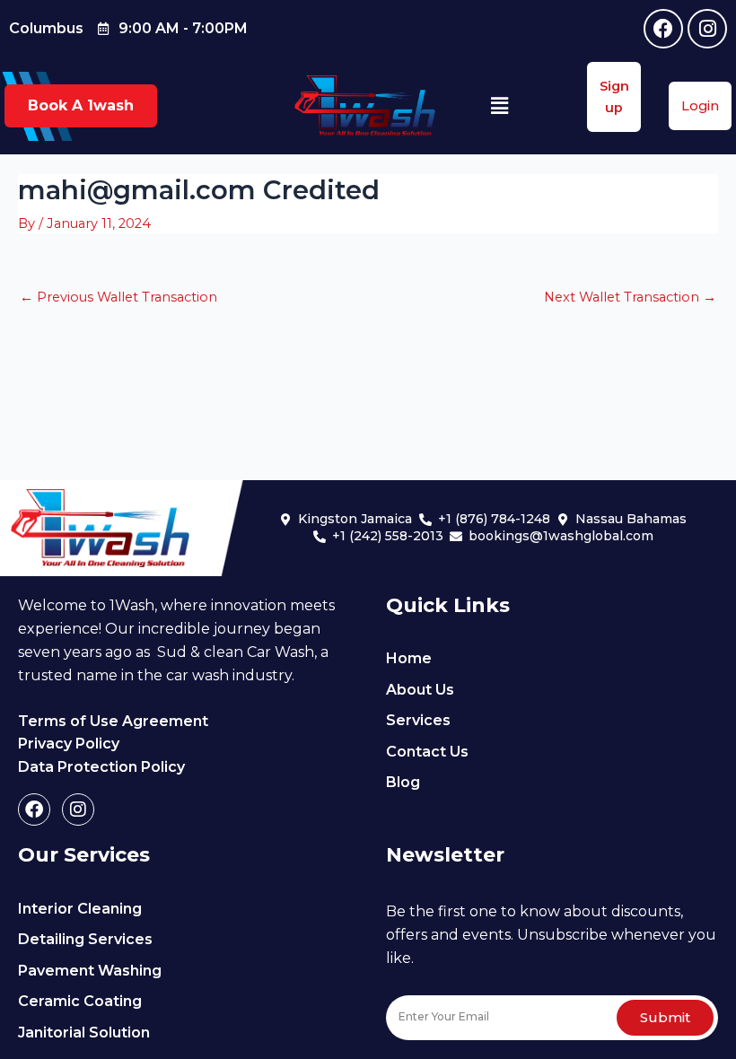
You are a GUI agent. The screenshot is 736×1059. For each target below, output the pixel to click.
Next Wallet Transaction (630, 297)
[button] (500, 106)
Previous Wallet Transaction (118, 297)
